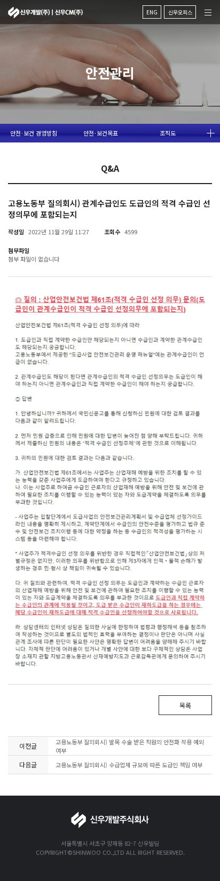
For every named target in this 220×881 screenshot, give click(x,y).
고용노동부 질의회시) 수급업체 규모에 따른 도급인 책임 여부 (129, 764)
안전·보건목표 (100, 133)
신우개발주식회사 (45, 12)
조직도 (168, 133)
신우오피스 (180, 12)
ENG (152, 12)
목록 (185, 705)
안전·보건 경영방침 (33, 133)
